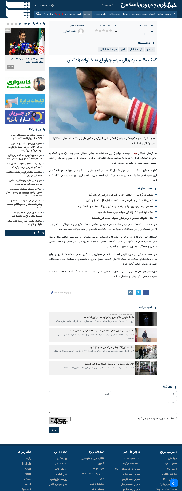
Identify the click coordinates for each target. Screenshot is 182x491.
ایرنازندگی (62, 459)
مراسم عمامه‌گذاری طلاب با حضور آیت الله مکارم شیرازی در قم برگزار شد (24, 165)
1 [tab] (20, 24)
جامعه (132, 14)
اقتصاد (152, 14)
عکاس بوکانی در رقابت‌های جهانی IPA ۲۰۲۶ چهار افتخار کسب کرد (26, 137)
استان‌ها (87, 14)
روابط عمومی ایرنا (168, 484)
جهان (138, 14)
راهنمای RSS (170, 479)
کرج (123, 49)
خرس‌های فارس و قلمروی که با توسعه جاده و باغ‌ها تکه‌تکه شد (27, 214)
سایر (39, 14)
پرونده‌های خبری (131, 459)
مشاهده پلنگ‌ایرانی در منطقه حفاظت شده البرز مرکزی (24, 174)
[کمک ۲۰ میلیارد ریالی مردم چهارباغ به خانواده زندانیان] (103, 100)
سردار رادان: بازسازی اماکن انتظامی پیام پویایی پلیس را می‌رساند (25, 182)
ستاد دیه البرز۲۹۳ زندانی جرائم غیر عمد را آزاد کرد (125, 212)
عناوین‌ (168, 14)
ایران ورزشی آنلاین (58, 484)
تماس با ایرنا (171, 464)
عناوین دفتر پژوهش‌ (130, 484)
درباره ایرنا (172, 459)
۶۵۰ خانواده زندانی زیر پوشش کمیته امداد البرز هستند (122, 218)
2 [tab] (16, 24)
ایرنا (148, 5)
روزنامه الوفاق (60, 469)
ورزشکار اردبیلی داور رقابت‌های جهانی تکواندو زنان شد (24, 222)
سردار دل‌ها (98, 469)
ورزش (145, 14)
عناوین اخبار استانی (131, 474)
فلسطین (96, 14)
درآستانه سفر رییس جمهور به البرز (120, 314)
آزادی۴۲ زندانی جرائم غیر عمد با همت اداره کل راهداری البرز (119, 200)
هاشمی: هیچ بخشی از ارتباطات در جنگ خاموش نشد (27, 60)
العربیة (28, 469)
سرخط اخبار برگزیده (130, 464)
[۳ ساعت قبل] (25, 41)
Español (25, 484)
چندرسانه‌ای (70, 14)
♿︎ (174, 482)
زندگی (45, 14)
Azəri (28, 474)
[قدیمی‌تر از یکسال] (146, 319)
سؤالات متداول (169, 474)
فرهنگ (125, 14)
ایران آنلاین (61, 474)
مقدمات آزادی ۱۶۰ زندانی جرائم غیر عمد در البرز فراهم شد (121, 195)
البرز (72, 25)
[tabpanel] (25, 49)
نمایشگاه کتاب (97, 484)
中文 (28, 459)
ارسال (54, 430)
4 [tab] (8, 24)
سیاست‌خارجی (114, 14)
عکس (79, 14)
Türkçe (26, 479)
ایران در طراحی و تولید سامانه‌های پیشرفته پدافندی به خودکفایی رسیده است (24, 204)
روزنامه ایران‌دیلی (58, 479)
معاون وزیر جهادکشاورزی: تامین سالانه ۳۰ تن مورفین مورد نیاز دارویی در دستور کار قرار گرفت (24, 147)
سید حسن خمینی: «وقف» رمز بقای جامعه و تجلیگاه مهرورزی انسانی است (24, 157)
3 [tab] (12, 24)
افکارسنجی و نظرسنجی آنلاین (92, 461)
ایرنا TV (58, 14)
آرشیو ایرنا (172, 469)
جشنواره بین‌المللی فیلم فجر (93, 476)
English (26, 464)
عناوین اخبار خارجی (130, 479)
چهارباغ (149, 49)
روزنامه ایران (61, 464)
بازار (51, 14)
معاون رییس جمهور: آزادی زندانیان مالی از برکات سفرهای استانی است (113, 206)
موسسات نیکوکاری (108, 49)
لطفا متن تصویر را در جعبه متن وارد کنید (157, 418)
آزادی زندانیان (135, 49)
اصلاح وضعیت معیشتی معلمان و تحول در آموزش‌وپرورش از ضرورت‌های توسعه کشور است (24, 192)
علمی (103, 14)
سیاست (160, 14)
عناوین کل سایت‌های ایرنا (127, 469)
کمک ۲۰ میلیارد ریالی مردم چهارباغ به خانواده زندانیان (112, 60)
